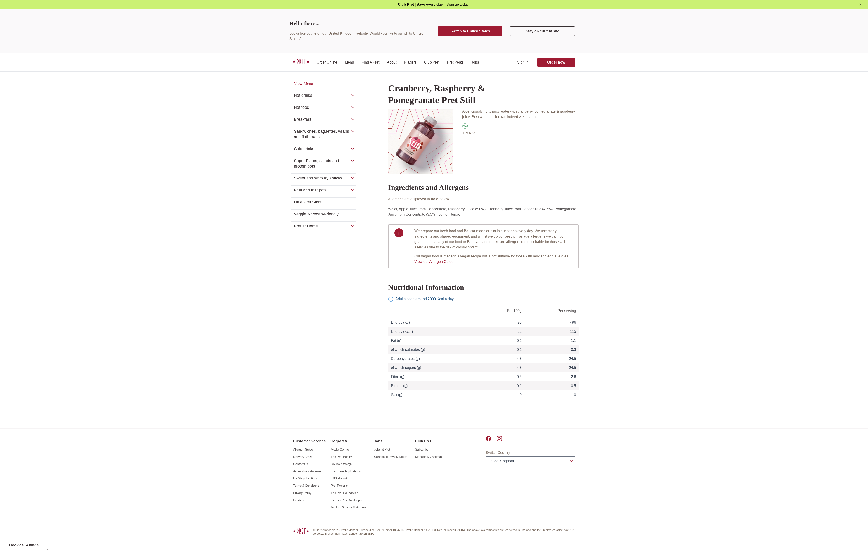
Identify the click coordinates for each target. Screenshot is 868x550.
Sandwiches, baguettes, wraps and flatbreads (321, 134)
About (391, 62)
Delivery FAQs (302, 456)
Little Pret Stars (308, 202)
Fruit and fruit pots (310, 190)
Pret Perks (455, 62)
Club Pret (431, 62)
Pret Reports (339, 485)
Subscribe (422, 449)
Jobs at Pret (382, 449)
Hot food (301, 107)
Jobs (475, 62)
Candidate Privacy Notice (391, 456)
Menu (349, 62)
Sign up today (457, 4)
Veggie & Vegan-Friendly (316, 214)
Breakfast (302, 119)
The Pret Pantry (341, 456)
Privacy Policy (302, 493)
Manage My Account (429, 456)
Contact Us (300, 464)
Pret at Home (306, 226)
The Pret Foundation (344, 493)
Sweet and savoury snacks (318, 178)
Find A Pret (370, 62)
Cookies (298, 500)
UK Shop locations (305, 478)
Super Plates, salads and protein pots (316, 163)
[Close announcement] (860, 4)
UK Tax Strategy (341, 464)
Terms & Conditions (306, 485)
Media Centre (340, 449)
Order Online (327, 62)
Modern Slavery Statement (348, 507)
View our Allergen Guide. (434, 262)
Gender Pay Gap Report (347, 500)
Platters (410, 62)
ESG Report (339, 478)
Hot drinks (303, 95)
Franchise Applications (346, 471)
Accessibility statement (308, 471)
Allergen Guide (303, 449)
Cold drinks (304, 148)
